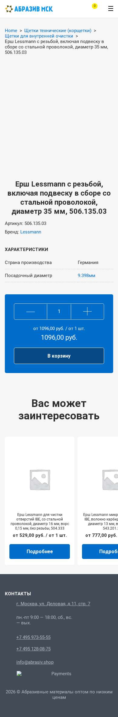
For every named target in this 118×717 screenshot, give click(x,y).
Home (11, 30)
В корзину (59, 356)
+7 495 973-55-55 (33, 637)
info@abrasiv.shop (35, 662)
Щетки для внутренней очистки (39, 36)
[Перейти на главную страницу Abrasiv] (29, 9)
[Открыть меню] (110, 8)
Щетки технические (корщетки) (57, 30)
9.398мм (86, 275)
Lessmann (30, 232)
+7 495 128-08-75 (33, 649)
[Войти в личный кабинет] (74, 9)
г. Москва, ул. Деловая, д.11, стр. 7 (53, 603)
